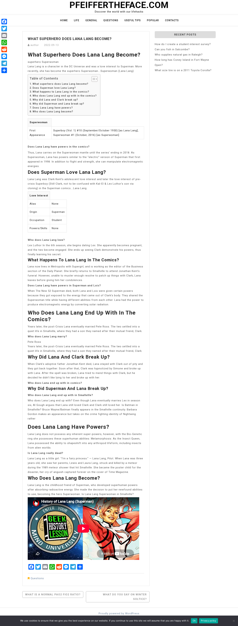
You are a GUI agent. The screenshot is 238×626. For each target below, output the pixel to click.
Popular (153, 20)
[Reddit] (4, 49)
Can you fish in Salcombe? (172, 49)
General (91, 20)
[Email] (4, 35)
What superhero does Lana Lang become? (60, 83)
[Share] (4, 70)
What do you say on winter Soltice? (125, 597)
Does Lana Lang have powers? (53, 107)
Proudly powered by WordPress (119, 613)
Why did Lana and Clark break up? (55, 99)
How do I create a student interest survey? (183, 44)
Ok (194, 620)
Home (64, 20)
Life (76, 20)
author (34, 45)
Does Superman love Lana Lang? (54, 87)
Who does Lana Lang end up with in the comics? (65, 95)
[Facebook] (4, 21)
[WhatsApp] (4, 42)
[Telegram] (4, 63)
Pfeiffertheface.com (119, 5)
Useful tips (132, 20)
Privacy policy (208, 620)
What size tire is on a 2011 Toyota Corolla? (183, 70)
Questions (110, 20)
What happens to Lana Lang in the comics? (61, 91)
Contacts (172, 20)
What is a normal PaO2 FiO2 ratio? (52, 594)
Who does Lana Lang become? (53, 111)
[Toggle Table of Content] (93, 79)
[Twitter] (4, 28)
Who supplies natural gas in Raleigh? (179, 54)
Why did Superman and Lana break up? (58, 103)
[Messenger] (4, 56)
